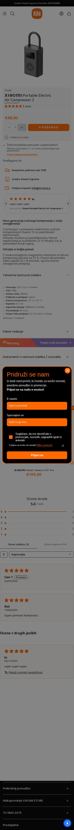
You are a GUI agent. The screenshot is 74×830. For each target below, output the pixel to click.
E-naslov (12, 398)
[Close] (67, 370)
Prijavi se (37, 455)
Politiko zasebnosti (44, 445)
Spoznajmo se (15, 415)
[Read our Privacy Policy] (63, 446)
